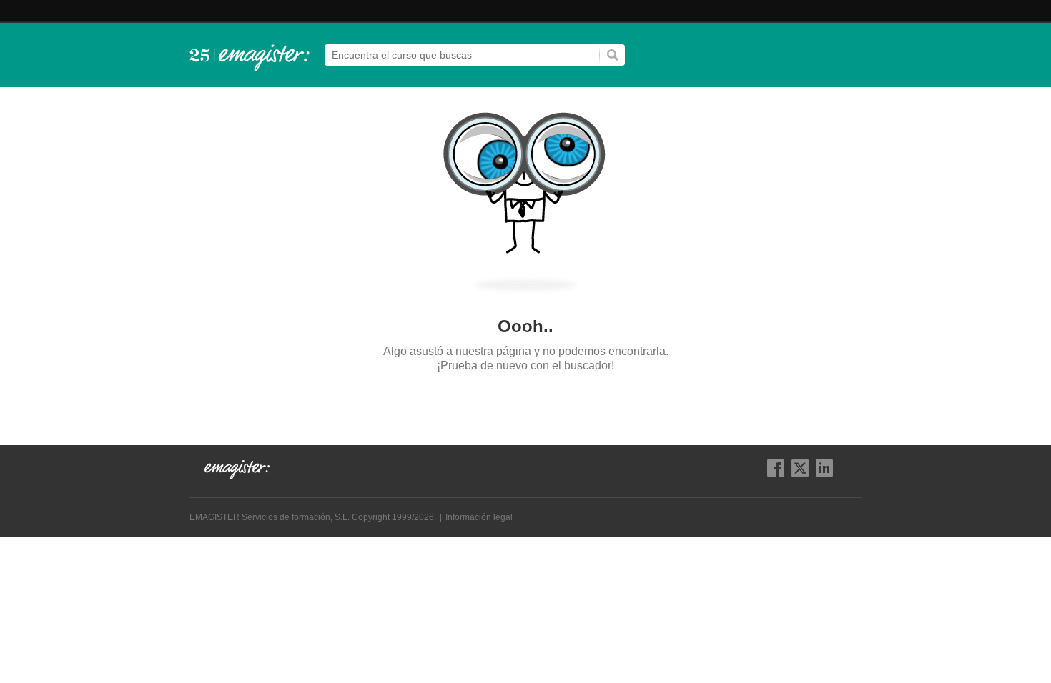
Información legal (479, 517)
